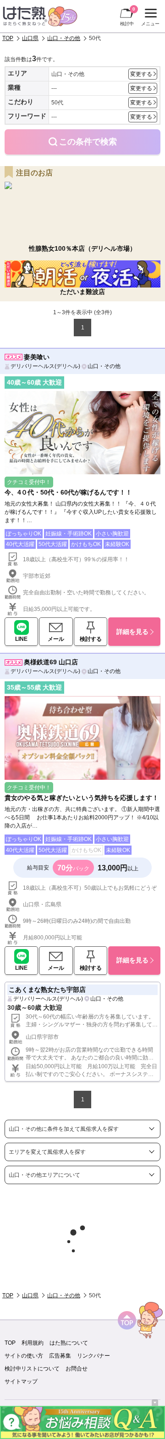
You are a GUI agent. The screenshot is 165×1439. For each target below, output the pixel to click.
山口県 (30, 38)
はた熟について (69, 1343)
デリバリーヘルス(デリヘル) (45, 366)
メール (56, 639)
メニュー (149, 18)
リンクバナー (93, 1356)
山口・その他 (63, 38)
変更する (141, 74)
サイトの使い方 (24, 1356)
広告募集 (60, 1356)
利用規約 (33, 1343)
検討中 (127, 16)
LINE (21, 639)
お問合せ (77, 1368)
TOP (7, 38)
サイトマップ (21, 1381)
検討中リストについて (32, 1368)
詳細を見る (132, 631)
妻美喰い (37, 357)
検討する (91, 639)
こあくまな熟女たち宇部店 (47, 989)
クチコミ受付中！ (29, 482)
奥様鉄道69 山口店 (51, 662)
